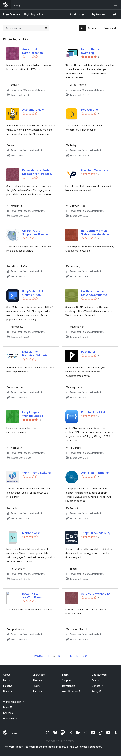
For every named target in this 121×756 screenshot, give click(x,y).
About (6, 674)
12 (71, 655)
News (6, 680)
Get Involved (99, 674)
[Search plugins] (46, 28)
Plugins (37, 685)
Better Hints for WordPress (32, 595)
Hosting (7, 685)
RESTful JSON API (93, 412)
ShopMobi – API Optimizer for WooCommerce (32, 293)
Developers (68, 685)
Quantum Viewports (94, 170)
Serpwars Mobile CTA (95, 593)
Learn (65, 674)
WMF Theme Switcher (37, 472)
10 (59, 655)
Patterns (38, 691)
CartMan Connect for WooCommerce (94, 292)
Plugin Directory (11, 14)
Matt (7, 707)
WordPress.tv (71, 691)
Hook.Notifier (90, 109)
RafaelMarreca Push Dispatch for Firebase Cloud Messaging (36, 172)
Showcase (39, 674)
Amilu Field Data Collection (32, 50)
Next (84, 655)
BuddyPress (11, 718)
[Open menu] (116, 4)
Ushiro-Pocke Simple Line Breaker (35, 232)
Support (66, 680)
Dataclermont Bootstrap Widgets (35, 353)
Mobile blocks (31, 533)
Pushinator (88, 351)
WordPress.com (14, 701)
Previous (39, 655)
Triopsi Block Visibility (95, 533)
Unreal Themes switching (91, 50)
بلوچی (14, 732)
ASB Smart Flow (33, 109)
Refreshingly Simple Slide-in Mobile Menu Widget (95, 232)
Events (96, 680)
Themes (37, 680)
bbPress (9, 713)
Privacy (7, 691)
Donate (97, 685)
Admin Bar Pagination (95, 472)
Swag (96, 691)
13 (77, 655)
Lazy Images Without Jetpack (33, 413)
